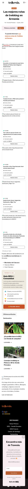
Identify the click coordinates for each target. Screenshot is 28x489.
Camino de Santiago (14, 431)
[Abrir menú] (3, 2)
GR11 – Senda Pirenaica (14, 426)
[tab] (9, 314)
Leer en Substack (7, 395)
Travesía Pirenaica (11, 22)
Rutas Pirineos (14, 424)
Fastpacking (14, 434)
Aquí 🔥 (21, 28)
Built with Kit (14, 481)
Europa (14, 8)
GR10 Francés (14, 429)
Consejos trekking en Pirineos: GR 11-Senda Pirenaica (11, 363)
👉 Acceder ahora (14, 306)
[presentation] (14, 328)
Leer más (8, 342)
